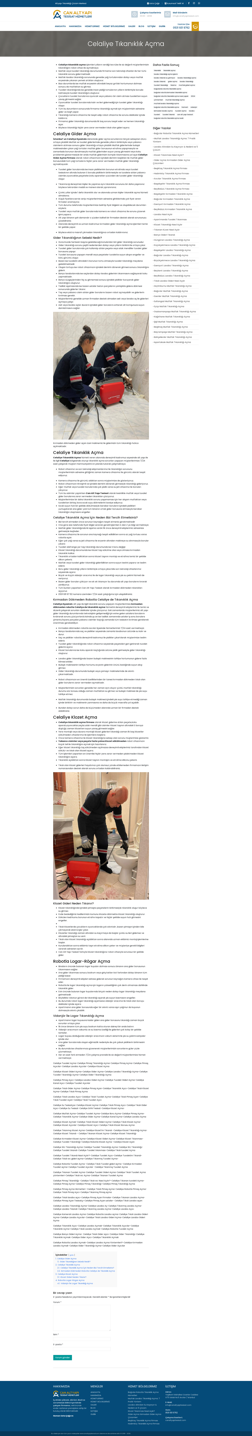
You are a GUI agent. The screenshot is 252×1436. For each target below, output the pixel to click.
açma (82, 64)
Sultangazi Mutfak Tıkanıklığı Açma (172, 301)
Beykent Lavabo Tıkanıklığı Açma (171, 270)
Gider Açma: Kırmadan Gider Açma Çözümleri (171, 162)
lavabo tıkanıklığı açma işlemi (166, 74)
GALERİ (131, 26)
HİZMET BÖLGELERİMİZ (114, 26)
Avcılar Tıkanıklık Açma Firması (170, 178)
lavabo (69, 77)
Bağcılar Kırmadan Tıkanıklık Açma (172, 199)
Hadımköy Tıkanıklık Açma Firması (171, 173)
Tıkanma (62, 184)
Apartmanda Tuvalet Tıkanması (170, 219)
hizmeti (185, 107)
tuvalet (157, 114)
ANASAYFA (60, 26)
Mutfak (62, 70)
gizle (72, 1255)
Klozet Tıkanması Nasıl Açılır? (169, 155)
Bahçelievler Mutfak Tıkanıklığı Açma (173, 337)
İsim (56, 1334)
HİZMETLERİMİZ (92, 26)
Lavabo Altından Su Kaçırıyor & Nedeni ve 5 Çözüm (175, 148)
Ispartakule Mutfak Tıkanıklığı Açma (172, 342)
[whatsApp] (199, 3)
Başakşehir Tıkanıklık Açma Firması (172, 183)
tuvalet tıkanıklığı (81, 70)
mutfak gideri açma (187, 85)
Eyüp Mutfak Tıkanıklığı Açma (169, 306)
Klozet (61, 550)
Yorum (57, 1302)
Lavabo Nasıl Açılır (163, 214)
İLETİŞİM (151, 26)
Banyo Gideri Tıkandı (164, 234)
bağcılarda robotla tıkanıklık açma (167, 89)
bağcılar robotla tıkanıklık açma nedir (168, 118)
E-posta (58, 1344)
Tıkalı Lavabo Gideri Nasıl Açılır (169, 280)
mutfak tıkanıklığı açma (175, 100)
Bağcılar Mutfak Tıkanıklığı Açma (171, 291)
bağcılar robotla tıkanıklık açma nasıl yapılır (171, 96)
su (82, 86)
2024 (193, 96)
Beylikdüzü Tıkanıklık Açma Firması (171, 188)
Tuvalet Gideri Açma (124, 1080)
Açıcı (71, 1080)
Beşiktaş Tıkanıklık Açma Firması (170, 168)
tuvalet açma (180, 111)
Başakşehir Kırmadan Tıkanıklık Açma (173, 193)
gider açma (104, 139)
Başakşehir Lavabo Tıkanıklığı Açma (172, 250)
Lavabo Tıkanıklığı (122, 1071)
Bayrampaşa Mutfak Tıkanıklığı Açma (173, 332)
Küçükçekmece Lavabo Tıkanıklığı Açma (174, 245)
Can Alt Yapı (64, 951)
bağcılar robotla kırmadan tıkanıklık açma (170, 92)
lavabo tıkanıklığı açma (187, 78)
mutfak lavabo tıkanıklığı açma (166, 103)
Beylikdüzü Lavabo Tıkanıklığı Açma (172, 275)
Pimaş (89, 1063)
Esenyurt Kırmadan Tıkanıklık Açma (172, 204)
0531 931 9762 (171, 1412)
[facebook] (189, 3)
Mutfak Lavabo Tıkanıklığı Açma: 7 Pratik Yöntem (174, 140)
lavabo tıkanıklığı (186, 81)
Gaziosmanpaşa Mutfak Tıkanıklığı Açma (175, 311)
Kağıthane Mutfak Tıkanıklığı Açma (172, 316)
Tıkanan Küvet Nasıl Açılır (167, 229)
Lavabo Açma (139, 1116)
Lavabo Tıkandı (69, 1209)
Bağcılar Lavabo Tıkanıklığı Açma (171, 255)
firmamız (107, 70)
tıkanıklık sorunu (66, 74)
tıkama (173, 85)
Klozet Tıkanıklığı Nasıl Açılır (168, 224)
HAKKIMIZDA (75, 26)
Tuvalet (62, 89)
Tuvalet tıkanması (96, 1150)
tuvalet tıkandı (169, 114)
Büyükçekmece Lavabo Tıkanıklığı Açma (174, 260)
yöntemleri (158, 100)
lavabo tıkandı (159, 81)
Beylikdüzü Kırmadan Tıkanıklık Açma (173, 209)
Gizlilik (162, 26)
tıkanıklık (73, 64)
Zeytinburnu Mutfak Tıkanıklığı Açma (172, 285)
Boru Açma (115, 1113)
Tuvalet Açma (69, 1063)
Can (84, 587)
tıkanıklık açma (132, 192)
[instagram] (194, 3)
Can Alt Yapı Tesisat (97, 493)
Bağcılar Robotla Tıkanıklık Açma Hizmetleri (176, 133)
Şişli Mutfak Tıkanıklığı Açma (168, 321)
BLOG (141, 26)
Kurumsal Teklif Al (175, 3)
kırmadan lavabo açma (163, 111)
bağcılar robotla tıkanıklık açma (166, 107)
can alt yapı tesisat (185, 114)
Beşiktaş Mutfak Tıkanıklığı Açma (171, 326)
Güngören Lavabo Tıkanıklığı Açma (172, 239)
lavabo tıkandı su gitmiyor (164, 78)
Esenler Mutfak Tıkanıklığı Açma (170, 296)
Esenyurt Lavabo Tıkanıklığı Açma (171, 265)
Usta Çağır (154, 3)
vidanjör (78, 575)
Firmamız (63, 121)
